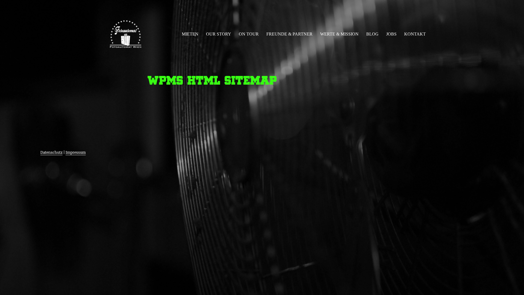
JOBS (391, 34)
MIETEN (190, 34)
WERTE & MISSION (339, 34)
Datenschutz (51, 152)
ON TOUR (249, 34)
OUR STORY (218, 34)
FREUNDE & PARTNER (289, 34)
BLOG (372, 34)
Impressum (76, 152)
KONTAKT (415, 34)
